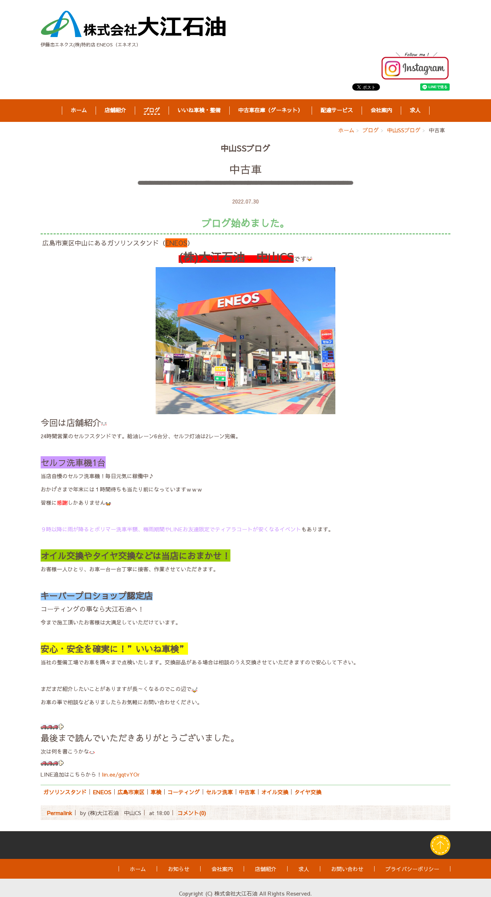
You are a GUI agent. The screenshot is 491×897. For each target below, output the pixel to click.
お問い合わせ (347, 869)
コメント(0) (192, 812)
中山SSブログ (404, 130)
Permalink (59, 812)
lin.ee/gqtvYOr (121, 774)
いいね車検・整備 (199, 110)
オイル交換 (274, 792)
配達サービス (337, 110)
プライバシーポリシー (412, 869)
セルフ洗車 (219, 792)
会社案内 (381, 110)
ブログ (152, 110)
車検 (156, 792)
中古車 (247, 792)
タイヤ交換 (307, 792)
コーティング (184, 792)
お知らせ (178, 869)
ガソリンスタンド (65, 792)
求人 (415, 110)
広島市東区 (131, 792)
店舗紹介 (115, 110)
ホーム (79, 110)
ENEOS (102, 792)
